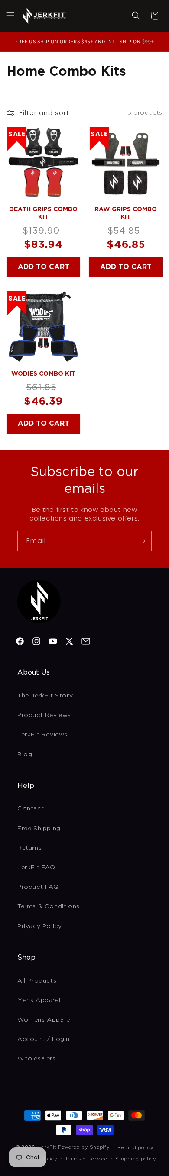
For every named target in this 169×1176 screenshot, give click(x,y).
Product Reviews (44, 714)
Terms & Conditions (48, 906)
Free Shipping (39, 828)
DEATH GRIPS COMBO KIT (43, 213)
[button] (10, 15)
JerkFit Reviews (42, 734)
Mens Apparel (38, 999)
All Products (36, 980)
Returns (29, 847)
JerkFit (47, 1147)
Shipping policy (135, 1159)
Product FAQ (38, 886)
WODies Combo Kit (43, 373)
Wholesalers (36, 1058)
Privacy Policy (39, 925)
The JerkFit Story (45, 695)
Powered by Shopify (84, 1147)
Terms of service (86, 1159)
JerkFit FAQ (36, 867)
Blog (24, 754)
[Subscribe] (141, 541)
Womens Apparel (44, 1019)
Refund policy (135, 1147)
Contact (30, 808)
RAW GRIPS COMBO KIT (125, 213)
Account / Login (43, 1038)
